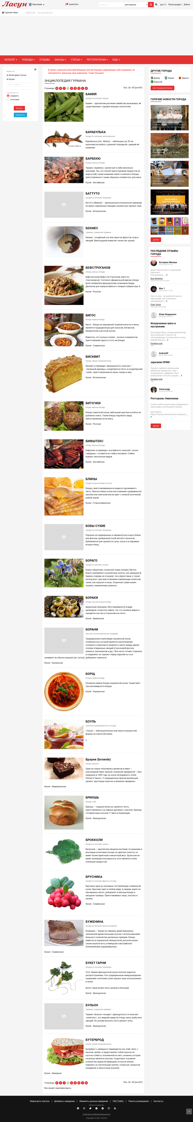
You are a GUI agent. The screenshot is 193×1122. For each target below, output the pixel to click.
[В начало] (56, 88)
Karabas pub (156, 343)
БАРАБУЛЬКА (96, 132)
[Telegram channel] (103, 1108)
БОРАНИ (92, 629)
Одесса (185, 78)
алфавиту (14, 96)
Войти (187, 4)
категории (14, 99)
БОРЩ (90, 674)
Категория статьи (17, 75)
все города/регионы (162, 88)
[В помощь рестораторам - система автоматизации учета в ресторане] (170, 186)
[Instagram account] (84, 1108)
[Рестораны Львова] (166, 78)
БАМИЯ (91, 94)
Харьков (158, 82)
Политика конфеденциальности (96, 1114)
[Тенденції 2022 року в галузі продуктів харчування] (170, 234)
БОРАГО (91, 560)
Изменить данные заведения (93, 1101)
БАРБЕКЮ (93, 158)
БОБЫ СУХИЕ (95, 526)
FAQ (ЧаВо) (118, 1101)
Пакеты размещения (138, 1101)
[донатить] (67, 5)
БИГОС (91, 315)
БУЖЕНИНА (94, 922)
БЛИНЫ (91, 479)
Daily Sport (156, 304)
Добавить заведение (64, 1101)
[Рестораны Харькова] (152, 82)
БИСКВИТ (93, 357)
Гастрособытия (45, 13)
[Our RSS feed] (115, 1108)
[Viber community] (109, 1108)
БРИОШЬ (92, 797)
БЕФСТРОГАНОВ (98, 268)
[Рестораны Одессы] (180, 78)
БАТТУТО (93, 193)
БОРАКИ (92, 598)
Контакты (158, 1101)
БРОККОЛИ (94, 840)
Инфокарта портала (39, 1101)
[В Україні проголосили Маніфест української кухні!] (170, 214)
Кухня (12, 79)
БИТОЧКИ (93, 403)
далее (156, 239)
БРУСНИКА (94, 877)
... (165, 275)
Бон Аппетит (157, 278)
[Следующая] (82, 88)
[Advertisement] (96, 35)
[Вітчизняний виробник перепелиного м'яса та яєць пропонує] (170, 157)
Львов (171, 78)
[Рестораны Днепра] (152, 78)
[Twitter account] (90, 1108)
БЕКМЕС (92, 228)
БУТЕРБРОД (95, 1040)
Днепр (157, 78)
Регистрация (174, 4)
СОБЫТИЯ (30, 13)
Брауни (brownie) (98, 759)
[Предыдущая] (60, 88)
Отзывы (44, 59)
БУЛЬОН (92, 1005)
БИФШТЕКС (94, 441)
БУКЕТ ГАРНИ (96, 963)
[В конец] (86, 88)
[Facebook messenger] (96, 1108)
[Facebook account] (78, 1108)
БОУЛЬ (91, 721)
